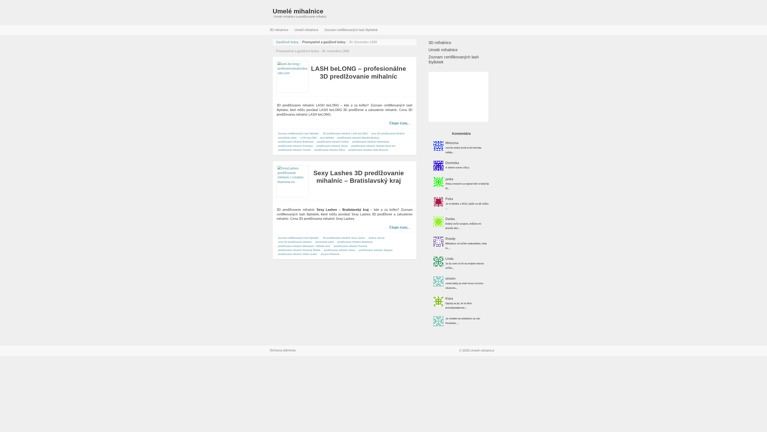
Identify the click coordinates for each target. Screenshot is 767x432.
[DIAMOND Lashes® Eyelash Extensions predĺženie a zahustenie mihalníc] (438, 166)
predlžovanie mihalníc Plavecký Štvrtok (299, 250)
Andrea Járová (376, 238)
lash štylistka (327, 137)
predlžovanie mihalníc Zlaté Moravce (368, 150)
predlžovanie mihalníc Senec (332, 146)
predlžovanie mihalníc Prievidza (295, 146)
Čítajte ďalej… (399, 123)
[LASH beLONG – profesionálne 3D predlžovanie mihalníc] (293, 77)
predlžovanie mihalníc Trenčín (294, 150)
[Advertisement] (458, 97)
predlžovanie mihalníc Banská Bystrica (358, 137)
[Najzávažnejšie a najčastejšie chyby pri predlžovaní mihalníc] (438, 301)
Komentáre (461, 134)
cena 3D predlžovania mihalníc (388, 133)
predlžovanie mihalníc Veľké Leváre (297, 254)
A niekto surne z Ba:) (457, 167)
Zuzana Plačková (330, 254)
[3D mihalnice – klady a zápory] (438, 182)
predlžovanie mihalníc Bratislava (295, 142)
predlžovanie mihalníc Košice (333, 142)
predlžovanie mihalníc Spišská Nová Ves (373, 146)
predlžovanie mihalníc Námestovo (370, 142)
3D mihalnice (279, 30)
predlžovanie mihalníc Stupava (375, 250)
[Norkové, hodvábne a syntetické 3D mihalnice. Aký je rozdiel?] (438, 146)
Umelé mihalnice (298, 11)
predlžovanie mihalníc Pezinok (350, 246)
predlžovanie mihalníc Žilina (329, 150)
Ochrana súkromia (283, 350)
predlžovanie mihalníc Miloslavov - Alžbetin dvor (304, 246)
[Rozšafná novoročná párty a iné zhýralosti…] (438, 202)
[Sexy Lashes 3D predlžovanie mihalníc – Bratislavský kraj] (293, 181)
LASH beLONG (308, 137)
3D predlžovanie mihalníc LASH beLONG (345, 133)
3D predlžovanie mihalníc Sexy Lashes (344, 238)
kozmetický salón (287, 137)
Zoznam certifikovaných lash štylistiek (351, 30)
